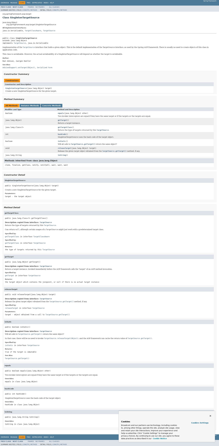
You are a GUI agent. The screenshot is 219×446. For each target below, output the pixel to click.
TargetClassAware (33, 31)
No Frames (39, 7)
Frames (31, 7)
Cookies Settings (199, 423)
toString (62, 155)
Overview (5, 3)
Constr (26, 10)
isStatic (62, 141)
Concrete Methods (51, 106)
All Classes (54, 7)
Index (46, 3)
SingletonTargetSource (16, 88)
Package (13, 3)
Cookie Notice (159, 439)
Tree (29, 3)
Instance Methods (30, 106)
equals (61, 113)
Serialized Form (44, 67)
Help (52, 3)
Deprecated (37, 3)
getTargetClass (65, 127)
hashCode (62, 134)
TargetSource (49, 31)
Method (33, 10)
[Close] (210, 416)
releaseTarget (64, 148)
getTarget (62, 120)
